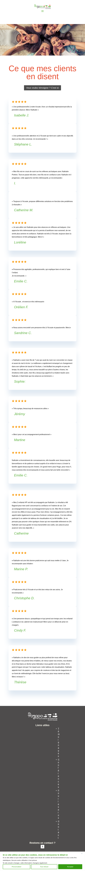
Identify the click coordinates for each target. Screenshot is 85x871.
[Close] (82, 853)
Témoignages (59, 742)
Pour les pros (58, 804)
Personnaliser (16, 867)
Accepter (70, 867)
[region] (42, 861)
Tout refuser (44, 867)
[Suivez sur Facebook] (42, 846)
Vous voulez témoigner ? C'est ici (42, 88)
